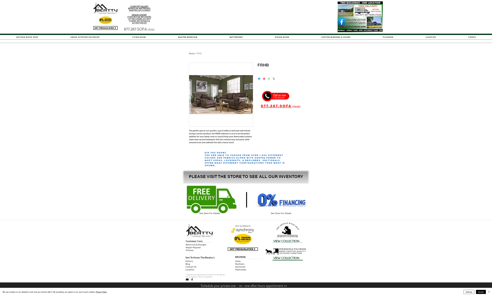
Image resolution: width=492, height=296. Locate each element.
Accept (481, 292)
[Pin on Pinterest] (264, 78)
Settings (469, 292)
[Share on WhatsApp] (268, 78)
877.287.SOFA (136, 29)
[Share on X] (273, 78)
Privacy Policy (101, 292)
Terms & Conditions (205, 277)
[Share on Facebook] (259, 78)
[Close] (488, 292)
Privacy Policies (191, 277)
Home (192, 53)
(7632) (151, 29)
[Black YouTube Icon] (187, 279)
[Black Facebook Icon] (192, 279)
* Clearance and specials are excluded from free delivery (205, 275)
